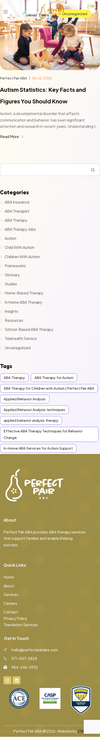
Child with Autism (19, 247)
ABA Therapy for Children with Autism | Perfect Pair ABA (49, 388)
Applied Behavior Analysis (25, 399)
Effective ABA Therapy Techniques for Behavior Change (43, 434)
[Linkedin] (16, 680)
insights (11, 311)
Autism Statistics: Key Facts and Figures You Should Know (43, 95)
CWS (82, 731)
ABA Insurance (17, 202)
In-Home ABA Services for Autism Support (38, 448)
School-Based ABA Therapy (29, 329)
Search (93, 170)
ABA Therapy (16, 220)
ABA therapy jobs (20, 229)
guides (11, 283)
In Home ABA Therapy (23, 302)
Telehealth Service (21, 338)
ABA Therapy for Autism (53, 377)
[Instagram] (7, 680)
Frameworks (15, 265)
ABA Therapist (17, 211)
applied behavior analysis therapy (31, 420)
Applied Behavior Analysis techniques (34, 409)
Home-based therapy (24, 292)
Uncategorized (17, 347)
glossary (12, 274)
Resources (14, 320)
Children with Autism (22, 256)
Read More (10, 136)
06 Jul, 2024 (42, 78)
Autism (10, 238)
